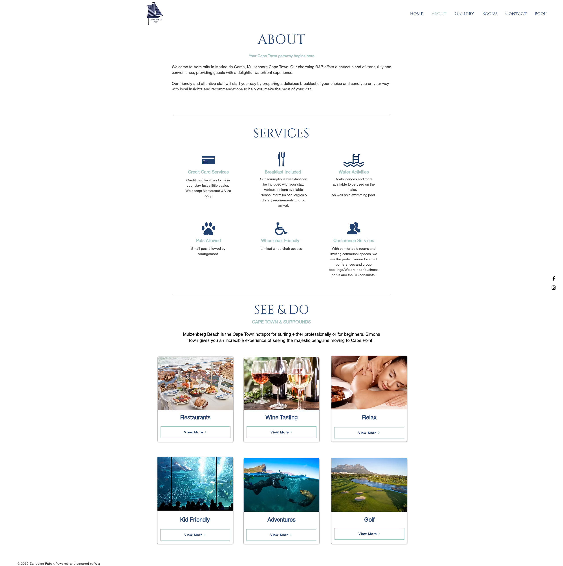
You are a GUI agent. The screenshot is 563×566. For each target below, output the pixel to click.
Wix (97, 563)
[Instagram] (554, 287)
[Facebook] (554, 278)
